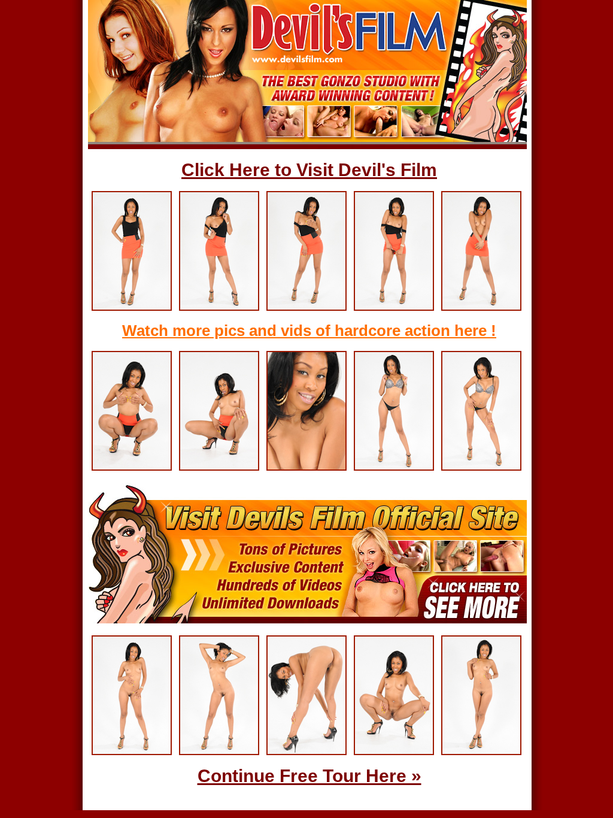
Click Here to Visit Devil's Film (309, 170)
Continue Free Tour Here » (309, 776)
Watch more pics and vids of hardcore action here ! (309, 331)
